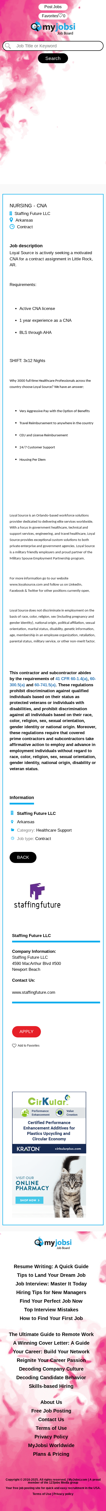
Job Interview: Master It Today (51, 1283)
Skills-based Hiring (51, 1386)
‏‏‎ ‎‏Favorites (53, 16)
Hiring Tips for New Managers (51, 1292)
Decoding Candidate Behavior (51, 1377)
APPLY (26, 1031)
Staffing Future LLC (31, 936)
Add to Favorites (28, 1045)
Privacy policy (63, 1494)
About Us (51, 1402)
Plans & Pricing (51, 1454)
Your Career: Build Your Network (51, 1351)
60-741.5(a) (45, 685)
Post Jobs (53, 7)
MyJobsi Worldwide (51, 1445)
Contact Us (51, 1419)
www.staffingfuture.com (33, 992)
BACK (23, 857)
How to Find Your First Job (51, 1318)
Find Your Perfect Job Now (51, 1301)
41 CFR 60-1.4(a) (71, 678)
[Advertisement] (53, 119)
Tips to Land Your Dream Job (51, 1275)
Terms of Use (51, 1428)
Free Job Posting (51, 1411)
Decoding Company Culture (51, 1369)
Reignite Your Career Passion (51, 1360)
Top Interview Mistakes (51, 1309)
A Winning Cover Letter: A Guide (51, 1343)
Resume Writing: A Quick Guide (51, 1266)
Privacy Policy (51, 1436)
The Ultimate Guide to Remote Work (51, 1334)
